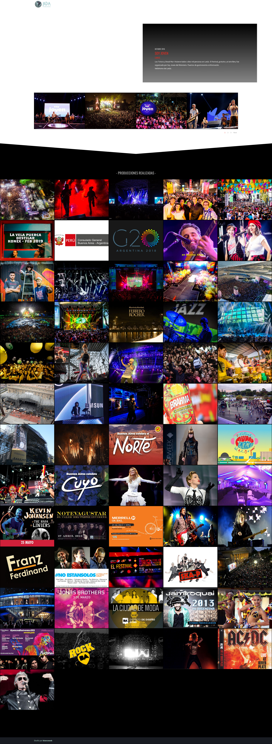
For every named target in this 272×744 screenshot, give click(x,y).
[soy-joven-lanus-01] (110, 129)
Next (235, 132)
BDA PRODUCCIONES (182, 4)
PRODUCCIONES (210, 4)
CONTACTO (229, 4)
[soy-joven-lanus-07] (161, 129)
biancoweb (47, 740)
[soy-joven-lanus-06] (212, 129)
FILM (220, 4)
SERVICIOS (197, 4)
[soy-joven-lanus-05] (59, 129)
